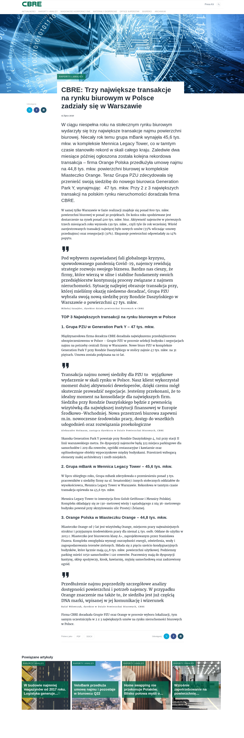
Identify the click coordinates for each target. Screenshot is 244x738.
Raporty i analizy (48, 11)
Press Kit (209, 4)
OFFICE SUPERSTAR (129, 11)
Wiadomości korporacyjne (75, 11)
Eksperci (147, 11)
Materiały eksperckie (105, 11)
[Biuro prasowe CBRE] (32, 6)
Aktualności (29, 11)
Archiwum (160, 11)
